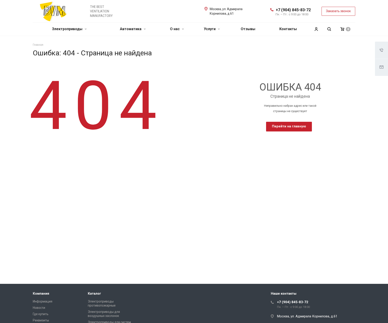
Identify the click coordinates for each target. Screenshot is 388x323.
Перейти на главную (289, 126)
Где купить (40, 314)
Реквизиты (41, 320)
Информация (42, 301)
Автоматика (131, 29)
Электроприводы (67, 29)
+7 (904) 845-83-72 (293, 9)
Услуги (210, 29)
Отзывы (248, 29)
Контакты (288, 29)
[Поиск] (329, 29)
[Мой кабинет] (316, 29)
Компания (41, 293)
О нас (175, 29)
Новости (39, 307)
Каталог (94, 293)
